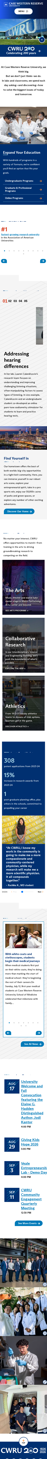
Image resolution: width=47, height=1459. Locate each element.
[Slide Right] (43, 261)
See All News (31, 1043)
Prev (15, 892)
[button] (4, 250)
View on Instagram (23, 1274)
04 (20, 301)
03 (15, 301)
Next (39, 892)
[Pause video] (42, 40)
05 (25, 301)
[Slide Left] (4, 261)
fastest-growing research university (20, 234)
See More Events (27, 1223)
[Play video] (22, 326)
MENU (21, 11)
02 (10, 301)
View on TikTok (23, 1366)
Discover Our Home (17, 511)
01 (5, 301)
